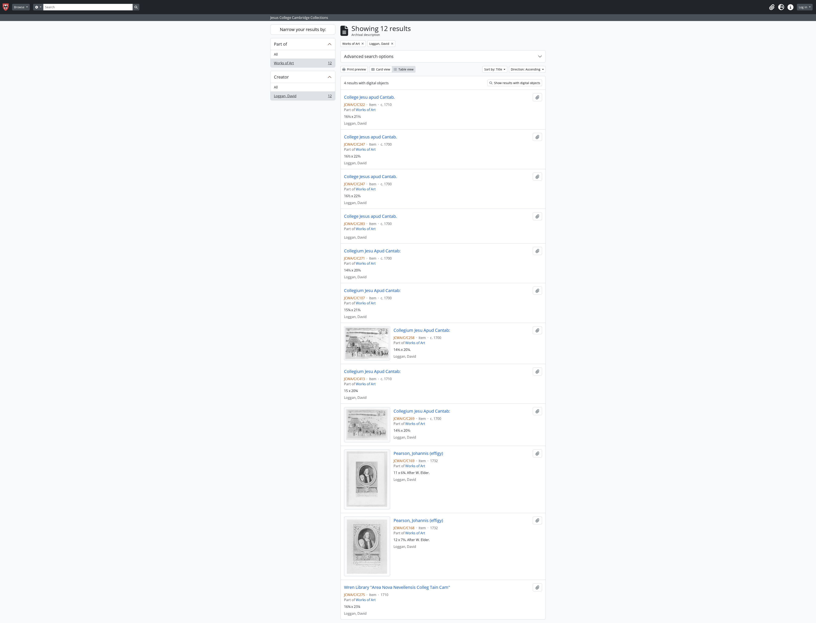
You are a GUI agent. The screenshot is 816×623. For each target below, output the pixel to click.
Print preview (356, 69)
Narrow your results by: (303, 29)
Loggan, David (303, 97)
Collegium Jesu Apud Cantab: (372, 250)
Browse (19, 7)
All (276, 54)
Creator (281, 77)
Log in (803, 7)
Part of (280, 44)
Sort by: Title (493, 69)
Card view (382, 69)
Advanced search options (369, 56)
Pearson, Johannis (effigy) (418, 453)
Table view (406, 69)
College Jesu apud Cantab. (369, 97)
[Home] (7, 7)
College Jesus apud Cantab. (370, 136)
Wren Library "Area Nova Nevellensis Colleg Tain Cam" (397, 587)
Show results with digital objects (516, 83)
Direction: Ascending (526, 69)
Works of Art (303, 64)
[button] (771, 7)
